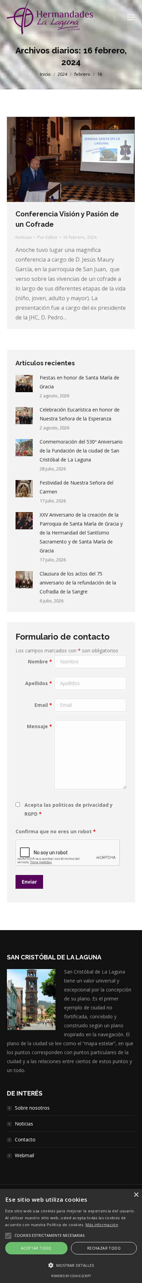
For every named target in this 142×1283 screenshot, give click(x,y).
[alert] (71, 1236)
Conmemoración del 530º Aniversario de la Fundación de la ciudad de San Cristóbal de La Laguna (81, 450)
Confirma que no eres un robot (56, 831)
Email (43, 705)
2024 (62, 74)
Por (47, 237)
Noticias (24, 237)
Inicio (45, 74)
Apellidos (38, 683)
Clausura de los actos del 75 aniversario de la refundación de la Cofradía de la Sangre (78, 582)
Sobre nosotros (32, 1107)
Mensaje (39, 726)
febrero (82, 74)
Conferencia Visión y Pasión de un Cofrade (67, 219)
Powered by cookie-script (71, 1276)
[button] (71, 1265)
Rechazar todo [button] (104, 1248)
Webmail (24, 1155)
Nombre (40, 661)
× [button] (136, 1195)
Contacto (25, 1139)
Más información (101, 1224)
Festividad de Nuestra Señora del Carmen (76, 487)
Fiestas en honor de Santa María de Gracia (79, 382)
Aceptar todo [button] (36, 1248)
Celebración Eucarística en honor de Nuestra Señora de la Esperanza (80, 414)
